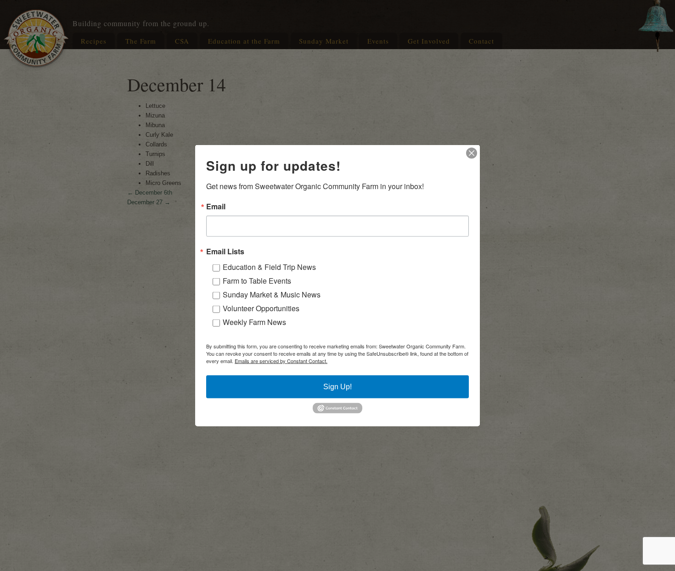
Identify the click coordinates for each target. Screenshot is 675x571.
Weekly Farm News (254, 322)
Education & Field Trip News (269, 267)
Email (215, 206)
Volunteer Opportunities (261, 308)
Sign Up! (337, 387)
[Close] (471, 153)
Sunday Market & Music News (272, 294)
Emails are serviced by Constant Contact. (281, 360)
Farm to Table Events (257, 280)
